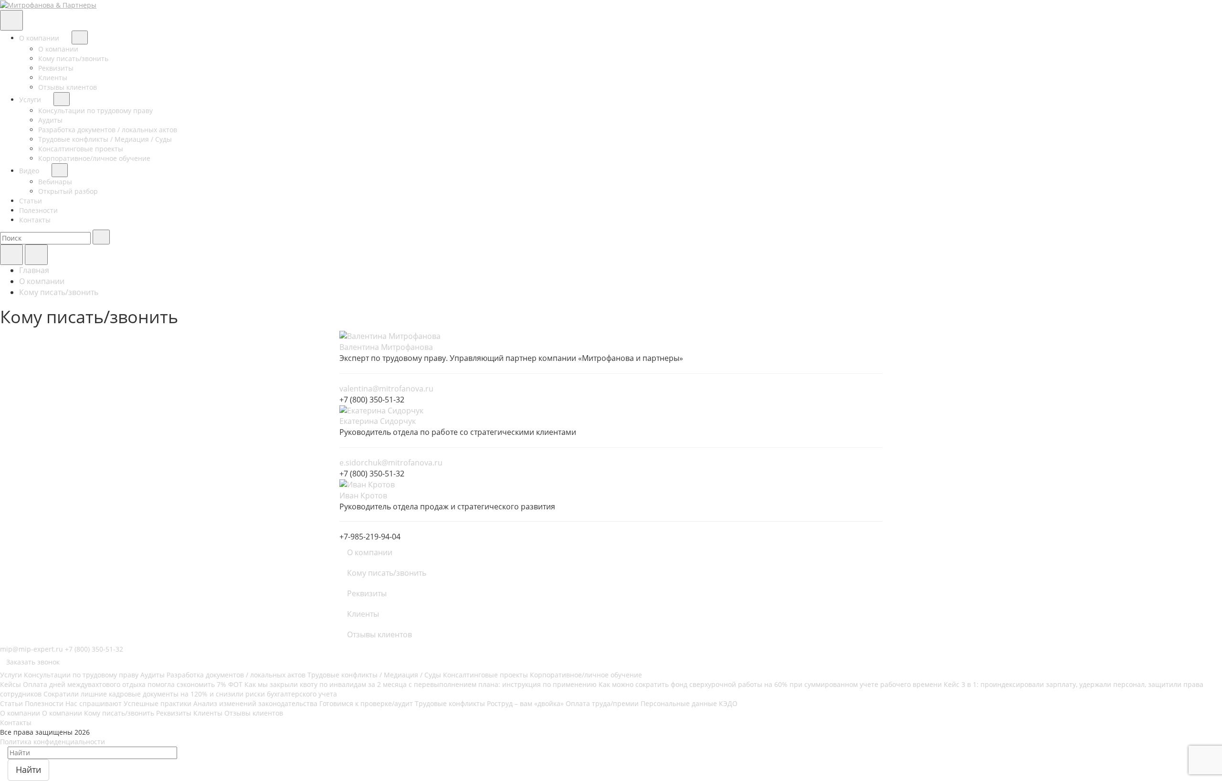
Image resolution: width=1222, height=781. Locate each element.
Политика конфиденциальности (52, 741)
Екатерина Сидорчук (377, 421)
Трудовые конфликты (450, 703)
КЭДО (728, 703)
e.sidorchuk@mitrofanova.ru (390, 462)
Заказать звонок (33, 661)
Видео (30, 170)
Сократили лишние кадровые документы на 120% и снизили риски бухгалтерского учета (190, 693)
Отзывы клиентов (67, 87)
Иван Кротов (363, 495)
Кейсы (10, 684)
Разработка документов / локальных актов (107, 129)
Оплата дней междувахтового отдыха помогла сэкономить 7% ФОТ (132, 684)
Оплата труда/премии (602, 703)
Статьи (30, 200)
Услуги (31, 99)
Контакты (35, 219)
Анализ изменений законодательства (255, 703)
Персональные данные (679, 703)
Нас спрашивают (93, 703)
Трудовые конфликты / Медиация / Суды (105, 139)
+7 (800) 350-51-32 (94, 649)
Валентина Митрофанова (386, 347)
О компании (40, 37)
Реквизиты (56, 68)
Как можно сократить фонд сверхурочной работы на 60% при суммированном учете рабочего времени (770, 684)
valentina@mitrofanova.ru (386, 388)
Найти (28, 769)
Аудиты (50, 120)
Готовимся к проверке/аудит (366, 703)
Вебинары (55, 181)
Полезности (38, 210)
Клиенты (52, 77)
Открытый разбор (68, 191)
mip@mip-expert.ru (31, 649)
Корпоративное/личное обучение (94, 158)
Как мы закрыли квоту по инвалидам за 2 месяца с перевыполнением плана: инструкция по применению (420, 684)
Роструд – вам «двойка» (525, 703)
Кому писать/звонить (73, 58)
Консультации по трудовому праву (95, 110)
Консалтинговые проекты (80, 148)
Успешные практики (157, 703)
